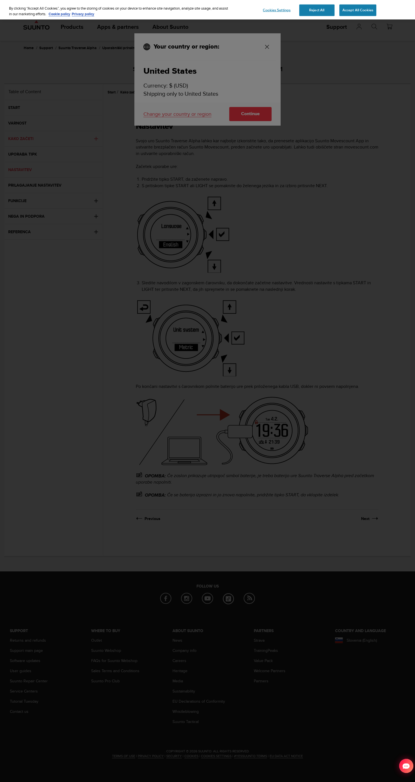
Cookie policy (59, 14)
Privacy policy (83, 14)
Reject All (316, 10)
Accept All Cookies (357, 10)
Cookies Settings (276, 10)
